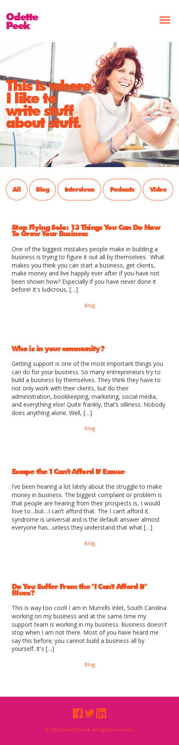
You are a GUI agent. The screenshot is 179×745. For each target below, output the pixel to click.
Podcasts (122, 189)
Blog (42, 189)
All (16, 189)
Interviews (79, 189)
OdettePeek (22, 21)
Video (158, 189)
